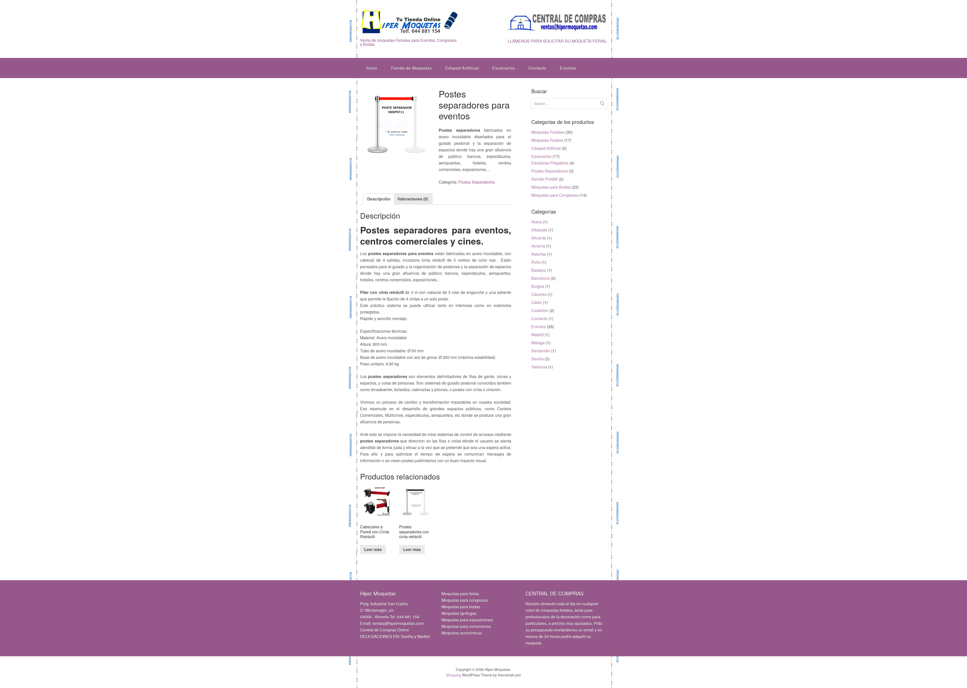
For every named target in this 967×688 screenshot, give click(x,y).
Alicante (538, 238)
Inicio (371, 68)
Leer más (373, 549)
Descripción (378, 199)
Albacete (539, 230)
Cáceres (538, 294)
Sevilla (537, 359)
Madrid (537, 334)
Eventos (568, 68)
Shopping (453, 674)
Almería (538, 246)
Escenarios (503, 68)
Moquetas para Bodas (551, 187)
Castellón (539, 310)
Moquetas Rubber (547, 140)
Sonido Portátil (544, 179)
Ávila (535, 262)
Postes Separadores (476, 182)
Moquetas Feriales (548, 132)
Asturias (538, 254)
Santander (540, 351)
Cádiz (536, 302)
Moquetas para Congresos (555, 195)
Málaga (538, 343)
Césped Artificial (462, 68)
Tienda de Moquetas (411, 68)
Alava (536, 222)
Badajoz (538, 270)
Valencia (539, 367)
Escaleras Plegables (549, 163)
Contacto (537, 68)
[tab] (379, 198)
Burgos (537, 286)
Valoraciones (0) (412, 199)
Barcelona (540, 278)
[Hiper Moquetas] (409, 30)
